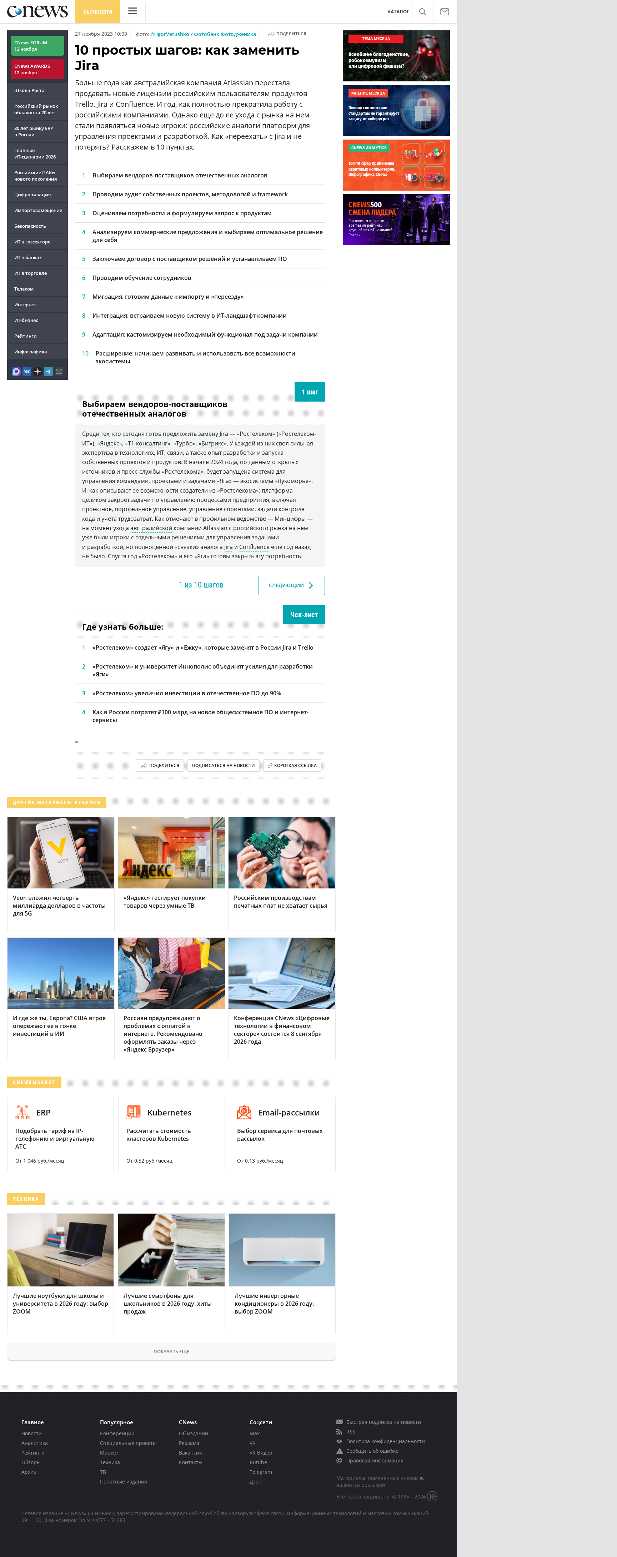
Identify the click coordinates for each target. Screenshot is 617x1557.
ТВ (103, 1471)
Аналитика (34, 1443)
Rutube (258, 1462)
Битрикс (212, 443)
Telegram (261, 1471)
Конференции (117, 1433)
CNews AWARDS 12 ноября (32, 69)
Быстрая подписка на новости (383, 1422)
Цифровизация (32, 194)
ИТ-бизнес (26, 320)
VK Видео (261, 1452)
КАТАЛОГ (398, 11)
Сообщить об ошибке (372, 1450)
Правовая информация (374, 1460)
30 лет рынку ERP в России (33, 131)
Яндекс (109, 443)
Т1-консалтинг (147, 443)
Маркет (109, 1452)
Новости (31, 1433)
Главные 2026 (35, 153)
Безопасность (30, 226)
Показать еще (171, 1351)
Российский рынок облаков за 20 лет (36, 109)
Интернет (25, 304)
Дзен (256, 1481)
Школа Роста (29, 90)
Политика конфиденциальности (385, 1441)
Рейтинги (25, 336)
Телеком (97, 11)
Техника (110, 1462)
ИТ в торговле (30, 273)
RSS (350, 1431)
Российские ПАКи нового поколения (35, 175)
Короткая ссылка (295, 765)
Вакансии (190, 1452)
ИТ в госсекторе (32, 241)
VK (253, 1443)
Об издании (193, 1433)
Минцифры (290, 519)
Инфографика (30, 351)
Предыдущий (115, 585)
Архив (28, 1471)
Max (255, 1433)
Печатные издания (123, 1481)
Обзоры (31, 1462)
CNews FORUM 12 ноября (30, 45)
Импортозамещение (38, 210)
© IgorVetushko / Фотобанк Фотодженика (203, 34)
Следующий (286, 585)
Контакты (190, 1462)
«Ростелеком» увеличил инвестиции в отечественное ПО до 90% (186, 693)
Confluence (254, 547)
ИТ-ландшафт (236, 315)
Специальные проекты (128, 1443)
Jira (224, 434)
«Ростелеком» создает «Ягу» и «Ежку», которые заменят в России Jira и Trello (202, 647)
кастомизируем (149, 334)
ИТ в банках (28, 257)
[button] (422, 11)
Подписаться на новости (223, 765)
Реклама (189, 1443)
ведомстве (251, 519)
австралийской (151, 528)
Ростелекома (183, 471)
